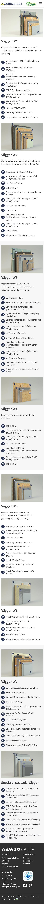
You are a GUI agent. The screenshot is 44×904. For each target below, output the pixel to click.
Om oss (26, 858)
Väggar (5, 864)
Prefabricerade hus (10, 858)
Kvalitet (26, 864)
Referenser (28, 861)
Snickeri (5, 861)
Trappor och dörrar (10, 867)
